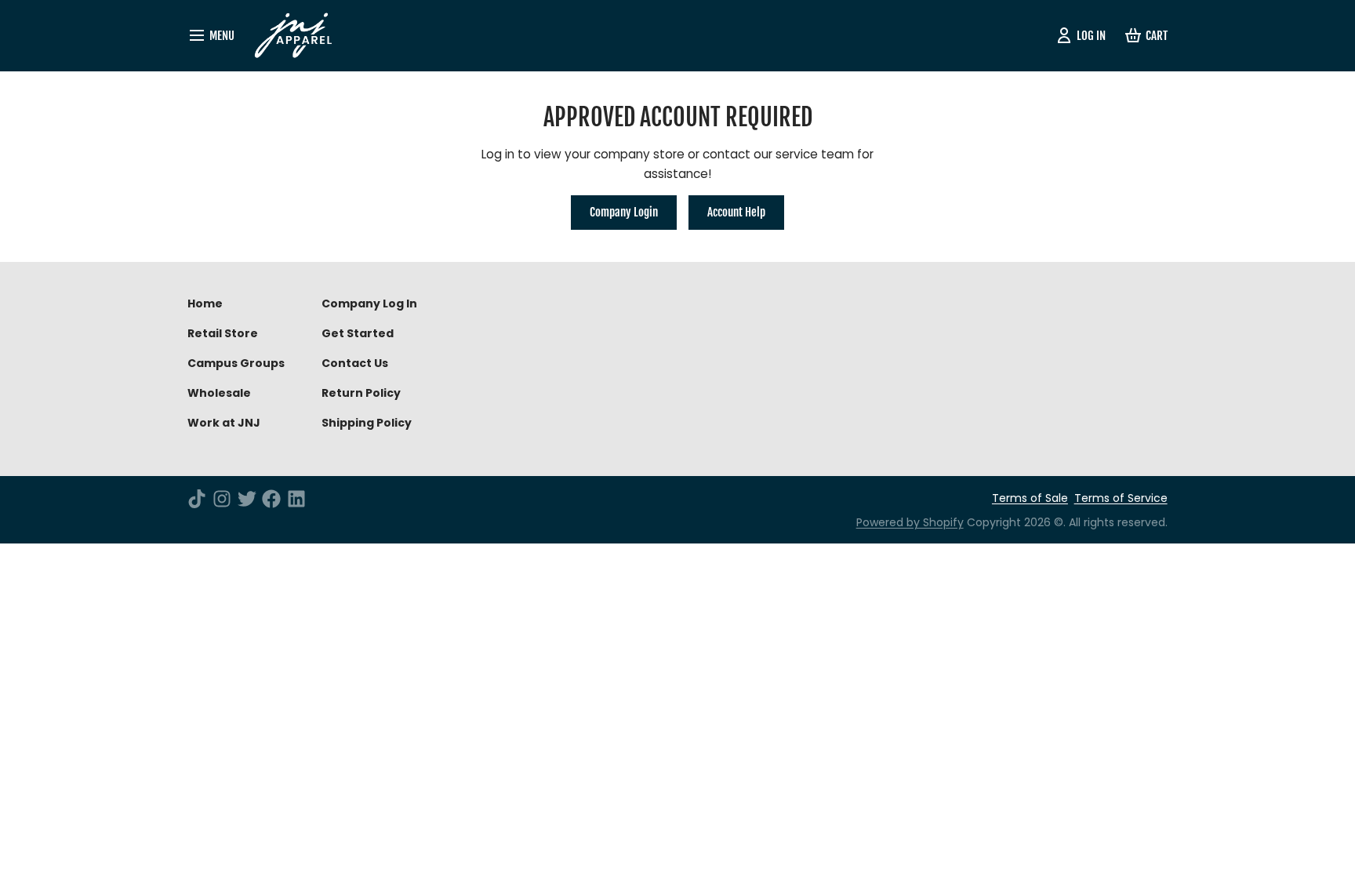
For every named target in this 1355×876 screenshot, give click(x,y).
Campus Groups (236, 363)
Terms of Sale (1030, 498)
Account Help (736, 212)
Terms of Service (1121, 498)
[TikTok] (196, 498)
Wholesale (219, 393)
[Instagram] (222, 498)
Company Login (624, 212)
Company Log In (369, 303)
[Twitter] (247, 498)
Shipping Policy (366, 423)
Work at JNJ (223, 423)
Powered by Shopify (910, 522)
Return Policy (361, 393)
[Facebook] (271, 498)
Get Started (357, 333)
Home (205, 303)
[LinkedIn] (296, 498)
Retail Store (222, 333)
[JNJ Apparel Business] (299, 35)
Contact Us (354, 363)
